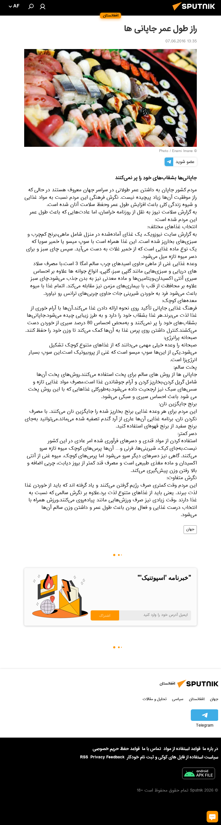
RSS (84, 757)
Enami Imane (182, 151)
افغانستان (196, 699)
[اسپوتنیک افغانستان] (195, 12)
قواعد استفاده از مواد (181, 749)
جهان (190, 529)
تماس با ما (151, 749)
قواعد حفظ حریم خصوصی (116, 749)
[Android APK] (198, 774)
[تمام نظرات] (212, 816)
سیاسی (177, 699)
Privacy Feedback (107, 757)
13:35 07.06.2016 (181, 42)
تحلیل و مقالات (155, 699)
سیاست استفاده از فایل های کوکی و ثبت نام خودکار (172, 757)
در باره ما (210, 749)
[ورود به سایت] (42, 6)
